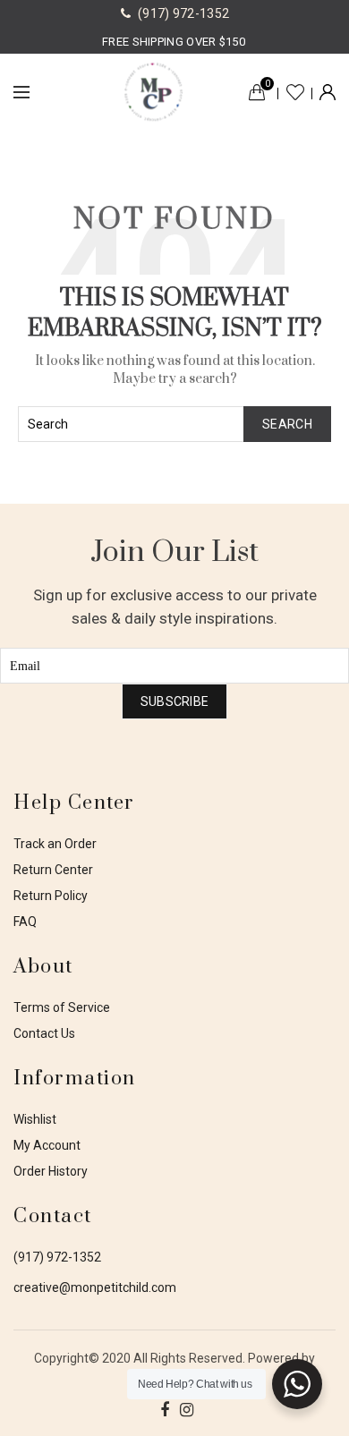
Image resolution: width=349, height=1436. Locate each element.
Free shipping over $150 (173, 41)
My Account (47, 1145)
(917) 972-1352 (57, 1257)
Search (287, 424)
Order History (50, 1171)
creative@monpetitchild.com (94, 1287)
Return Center (53, 869)
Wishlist (295, 92)
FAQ (25, 921)
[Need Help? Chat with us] (297, 1384)
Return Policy (50, 895)
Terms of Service (61, 1007)
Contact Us (44, 1033)
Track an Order (55, 844)
